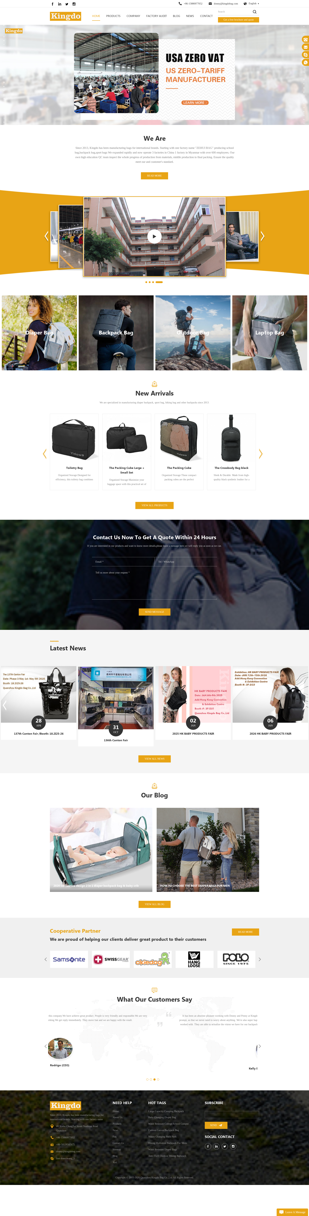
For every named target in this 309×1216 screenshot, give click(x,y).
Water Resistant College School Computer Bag (170, 1154)
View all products (154, 536)
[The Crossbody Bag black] (126, 483)
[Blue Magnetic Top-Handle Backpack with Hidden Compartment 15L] (231, 485)
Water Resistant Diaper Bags (162, 1180)
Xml (115, 1193)
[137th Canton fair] (270, 726)
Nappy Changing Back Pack (162, 1167)
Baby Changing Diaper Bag (162, 1148)
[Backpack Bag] (116, 363)
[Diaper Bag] (39, 363)
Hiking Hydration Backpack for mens (167, 1173)
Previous (44, 484)
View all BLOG (154, 935)
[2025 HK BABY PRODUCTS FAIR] (38, 734)
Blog (176, 16)
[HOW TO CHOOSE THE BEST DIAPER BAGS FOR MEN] (208, 881)
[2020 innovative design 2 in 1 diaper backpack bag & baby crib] (101, 881)
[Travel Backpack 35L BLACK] (179, 483)
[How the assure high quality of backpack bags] (154, 267)
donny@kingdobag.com (226, 3)
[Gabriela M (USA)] (152, 1081)
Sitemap (117, 1180)
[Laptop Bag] (269, 363)
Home (96, 16)
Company (133, 16)
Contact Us (118, 1173)
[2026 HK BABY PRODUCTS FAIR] (116, 734)
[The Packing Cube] (74, 483)
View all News (155, 789)
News (190, 16)
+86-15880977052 (193, 3)
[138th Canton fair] (193, 726)
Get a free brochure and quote (239, 19)
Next (261, 484)
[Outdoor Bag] (192, 363)
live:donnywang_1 (65, 1189)
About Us (117, 1148)
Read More (154, 206)
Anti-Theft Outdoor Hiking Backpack (167, 1186)
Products (113, 16)
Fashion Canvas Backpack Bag (163, 1161)
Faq (114, 1167)
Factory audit (156, 16)
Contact (206, 16)
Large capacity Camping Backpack (166, 1142)
